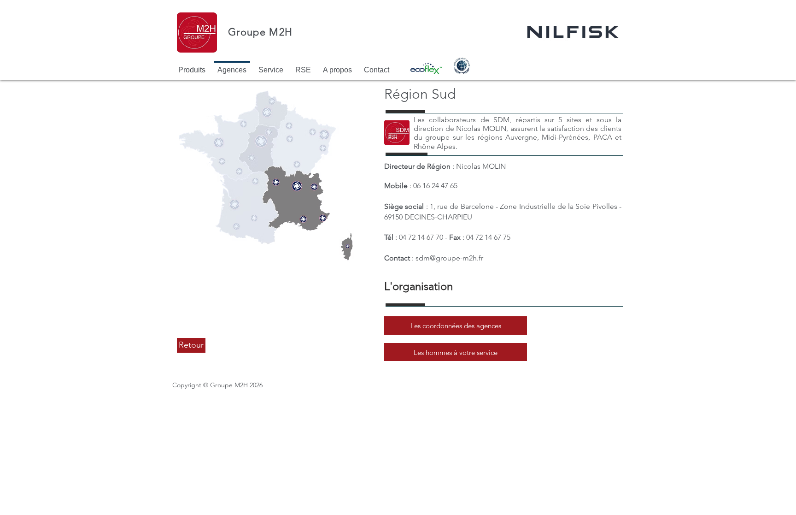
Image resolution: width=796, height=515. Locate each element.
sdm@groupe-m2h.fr (449, 258)
